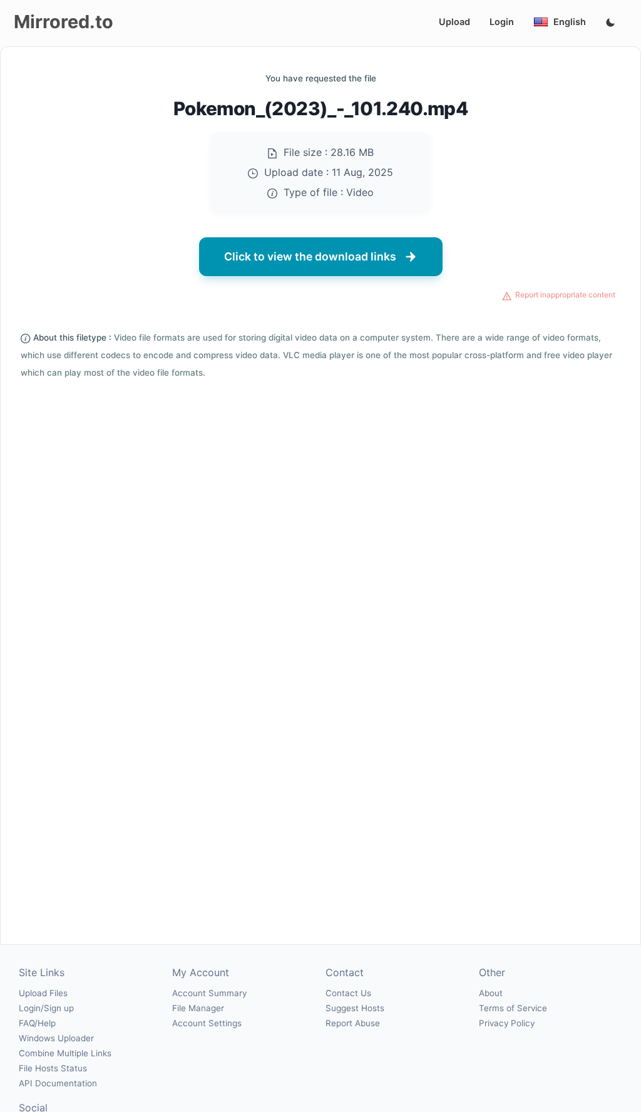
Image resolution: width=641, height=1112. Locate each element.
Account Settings (207, 1023)
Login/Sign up (46, 1008)
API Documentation (58, 1083)
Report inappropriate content (565, 294)
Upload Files (43, 993)
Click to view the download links (310, 256)
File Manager (198, 1008)
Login (502, 21)
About (491, 993)
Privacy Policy (507, 1023)
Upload (454, 21)
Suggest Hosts (355, 1008)
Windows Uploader (56, 1038)
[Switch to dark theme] (610, 23)
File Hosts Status (53, 1068)
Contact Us (348, 993)
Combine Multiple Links (65, 1053)
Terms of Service (513, 1008)
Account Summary (209, 993)
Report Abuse (353, 1023)
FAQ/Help (37, 1023)
